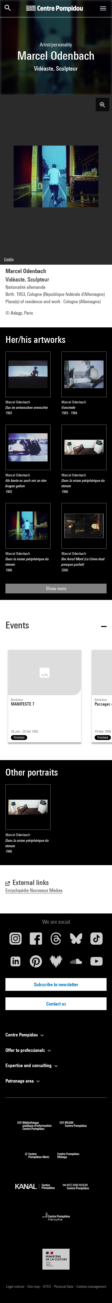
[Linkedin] (15, 963)
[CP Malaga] (72, 1159)
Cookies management (91, 1286)
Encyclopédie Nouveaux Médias (34, 890)
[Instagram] (15, 940)
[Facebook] (36, 940)
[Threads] (56, 940)
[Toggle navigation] (103, 8)
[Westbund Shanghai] (80, 1191)
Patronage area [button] (20, 1081)
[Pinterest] (36, 963)
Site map (34, 1286)
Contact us (56, 1004)
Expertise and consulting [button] (29, 1065)
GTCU (47, 1286)
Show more (56, 588)
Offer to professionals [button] (25, 1050)
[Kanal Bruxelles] (39, 1191)
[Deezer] (56, 963)
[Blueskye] (76, 940)
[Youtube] (96, 963)
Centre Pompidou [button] (22, 1035)
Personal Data (64, 1286)
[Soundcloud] (76, 963)
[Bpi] (38, 1128)
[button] (56, 626)
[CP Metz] (41, 1159)
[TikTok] (96, 940)
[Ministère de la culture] (56, 1259)
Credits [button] (9, 259)
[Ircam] (77, 1128)
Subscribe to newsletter (56, 984)
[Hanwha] (56, 1222)
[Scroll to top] (99, 1290)
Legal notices (15, 1286)
